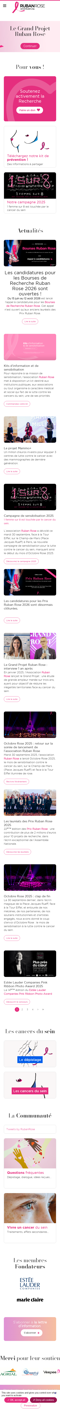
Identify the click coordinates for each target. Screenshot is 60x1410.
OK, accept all (17, 1400)
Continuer (30, 46)
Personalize (30, 1405)
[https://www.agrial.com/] (8, 1371)
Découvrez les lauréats (17, 852)
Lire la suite (30, 321)
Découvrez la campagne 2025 (21, 561)
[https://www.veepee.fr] (51, 1372)
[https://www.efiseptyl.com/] (30, 1372)
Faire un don (27, 110)
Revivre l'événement (16, 781)
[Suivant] (38, 1009)
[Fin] (43, 1009)
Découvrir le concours (17, 1002)
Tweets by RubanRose (20, 1129)
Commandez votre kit (17, 404)
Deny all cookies (44, 1400)
